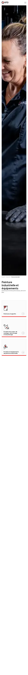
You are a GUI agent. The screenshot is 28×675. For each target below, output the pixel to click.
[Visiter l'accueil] (5, 2)
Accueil (3, 277)
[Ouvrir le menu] (25, 2)
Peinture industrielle (15, 277)
